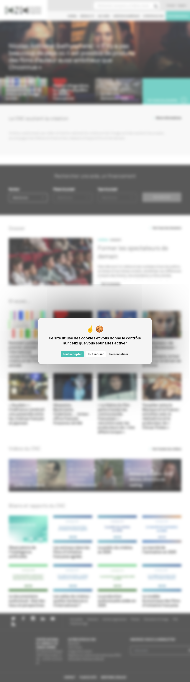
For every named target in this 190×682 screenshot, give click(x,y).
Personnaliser (118, 354)
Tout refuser (95, 354)
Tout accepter (72, 354)
